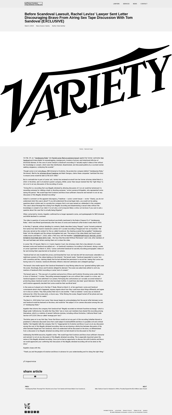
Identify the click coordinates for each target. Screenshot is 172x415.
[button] (35, 376)
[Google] (38, 412)
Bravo (44, 171)
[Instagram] (26, 412)
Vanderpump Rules (41, 158)
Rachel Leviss (56, 158)
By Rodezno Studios (141, 412)
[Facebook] (32, 412)
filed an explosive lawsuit (70, 158)
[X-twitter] (35, 412)
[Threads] (29, 412)
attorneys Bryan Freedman (49, 173)
